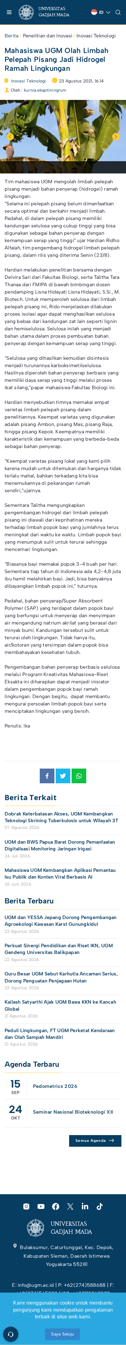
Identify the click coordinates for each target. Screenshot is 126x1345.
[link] (49, 12)
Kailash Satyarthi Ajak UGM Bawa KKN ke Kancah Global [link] (60, 1005)
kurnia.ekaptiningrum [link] (45, 90)
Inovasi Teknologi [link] (96, 36)
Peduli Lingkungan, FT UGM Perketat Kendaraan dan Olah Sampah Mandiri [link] (60, 1034)
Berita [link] (11, 36)
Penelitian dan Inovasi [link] (47, 36)
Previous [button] (10, 136)
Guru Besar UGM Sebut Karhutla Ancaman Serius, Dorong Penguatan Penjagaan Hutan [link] (61, 977)
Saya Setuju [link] (62, 1334)
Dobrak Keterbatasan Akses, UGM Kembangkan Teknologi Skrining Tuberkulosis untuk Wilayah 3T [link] (61, 817)
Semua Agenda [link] (91, 1140)
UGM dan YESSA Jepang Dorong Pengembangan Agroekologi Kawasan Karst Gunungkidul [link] (61, 920)
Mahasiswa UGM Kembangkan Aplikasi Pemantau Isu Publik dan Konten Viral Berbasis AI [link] (60, 873)
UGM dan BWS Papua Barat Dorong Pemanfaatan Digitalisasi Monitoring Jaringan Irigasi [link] (60, 845)
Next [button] (116, 136)
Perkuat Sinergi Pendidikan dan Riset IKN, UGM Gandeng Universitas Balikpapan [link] (59, 949)
